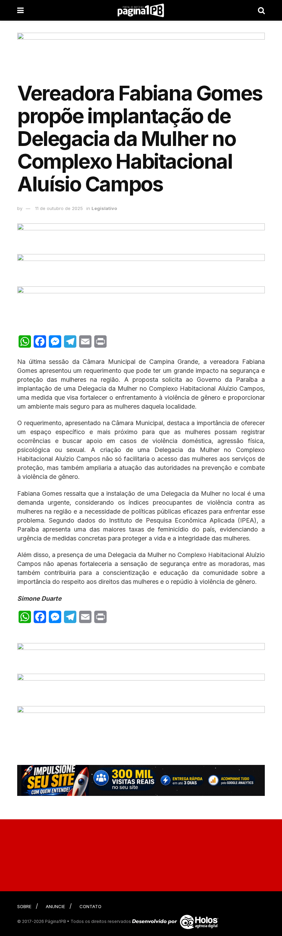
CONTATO (90, 906)
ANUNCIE (55, 906)
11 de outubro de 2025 (59, 208)
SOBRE (24, 906)
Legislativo (104, 208)
